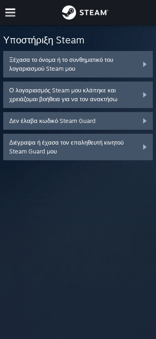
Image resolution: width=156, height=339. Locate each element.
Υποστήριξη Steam (43, 40)
